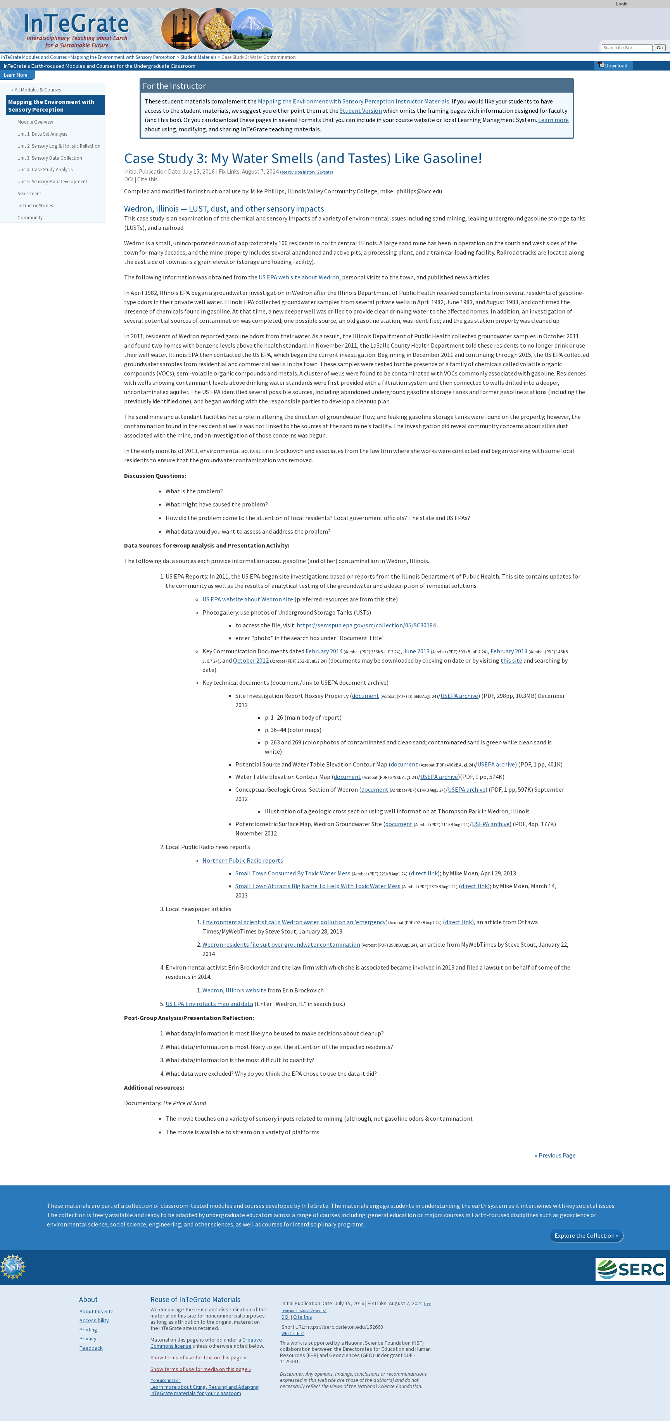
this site (511, 660)
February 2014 (324, 651)
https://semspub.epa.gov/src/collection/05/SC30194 (366, 625)
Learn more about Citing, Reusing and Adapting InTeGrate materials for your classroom (204, 1390)
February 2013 (508, 651)
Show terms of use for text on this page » (198, 1357)
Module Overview (35, 122)
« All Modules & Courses (36, 89)
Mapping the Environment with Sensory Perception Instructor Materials (353, 101)
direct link (424, 873)
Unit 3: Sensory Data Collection (49, 158)
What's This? (292, 1333)
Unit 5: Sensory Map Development (52, 181)
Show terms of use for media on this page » (200, 1369)
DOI (128, 179)
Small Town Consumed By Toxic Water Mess (293, 873)
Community (30, 217)
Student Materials (198, 57)
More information (165, 1380)
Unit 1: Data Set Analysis (42, 134)
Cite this (147, 179)
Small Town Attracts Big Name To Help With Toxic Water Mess (318, 886)
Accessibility (94, 1320)
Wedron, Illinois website (234, 990)
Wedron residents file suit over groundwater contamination (281, 944)
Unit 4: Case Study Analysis (45, 169)
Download (615, 65)
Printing (88, 1329)
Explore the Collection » (586, 1235)
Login (622, 4)
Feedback (91, 1347)
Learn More (15, 75)
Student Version (361, 110)
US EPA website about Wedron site (247, 599)
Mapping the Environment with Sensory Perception (124, 57)
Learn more (553, 120)
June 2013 (416, 651)
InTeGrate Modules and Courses (34, 57)
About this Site (96, 1311)
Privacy (88, 1338)
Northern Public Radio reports (242, 860)
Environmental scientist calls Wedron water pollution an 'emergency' (294, 922)
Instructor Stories (35, 205)
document (365, 695)
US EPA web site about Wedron (299, 277)
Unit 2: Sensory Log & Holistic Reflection (58, 146)
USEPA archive (459, 695)
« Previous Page (555, 1155)
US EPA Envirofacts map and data (209, 1004)
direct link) (459, 922)
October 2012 (251, 660)
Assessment (29, 193)
